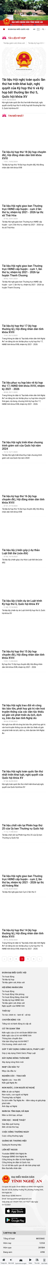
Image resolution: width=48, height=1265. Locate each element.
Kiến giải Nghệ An (9, 1083)
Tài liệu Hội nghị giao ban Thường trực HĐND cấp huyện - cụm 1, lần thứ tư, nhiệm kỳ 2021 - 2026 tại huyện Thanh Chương (22, 270)
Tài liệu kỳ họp (8, 979)
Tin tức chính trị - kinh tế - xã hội (16, 1015)
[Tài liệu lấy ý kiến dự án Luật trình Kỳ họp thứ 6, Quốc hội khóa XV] (24, 583)
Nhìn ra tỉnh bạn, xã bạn (12, 1115)
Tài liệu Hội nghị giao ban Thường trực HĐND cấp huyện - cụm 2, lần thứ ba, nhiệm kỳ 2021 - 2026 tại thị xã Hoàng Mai (23, 880)
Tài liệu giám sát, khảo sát (14, 43)
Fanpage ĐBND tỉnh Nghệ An (14, 1156)
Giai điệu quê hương (10, 1124)
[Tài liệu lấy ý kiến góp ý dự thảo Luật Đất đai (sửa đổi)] (24, 532)
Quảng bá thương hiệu (11, 1145)
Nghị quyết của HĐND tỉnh (13, 1006)
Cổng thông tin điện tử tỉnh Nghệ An (17, 1159)
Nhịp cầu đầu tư (9, 1071)
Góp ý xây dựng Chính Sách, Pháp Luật (19, 1053)
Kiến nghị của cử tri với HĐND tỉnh (16, 1035)
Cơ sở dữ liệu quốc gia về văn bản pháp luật (21, 1165)
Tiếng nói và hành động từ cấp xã (16, 1024)
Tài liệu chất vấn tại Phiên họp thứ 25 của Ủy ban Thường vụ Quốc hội (23, 827)
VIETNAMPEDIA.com (39, 1229)
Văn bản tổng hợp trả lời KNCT (15, 1041)
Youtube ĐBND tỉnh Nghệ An (14, 1153)
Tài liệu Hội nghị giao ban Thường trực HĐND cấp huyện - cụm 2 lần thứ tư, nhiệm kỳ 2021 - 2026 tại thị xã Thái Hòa (22, 210)
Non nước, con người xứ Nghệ (15, 1094)
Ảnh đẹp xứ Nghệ (9, 1106)
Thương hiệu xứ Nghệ (11, 1097)
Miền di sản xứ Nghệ (11, 1091)
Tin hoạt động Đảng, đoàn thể (15, 997)
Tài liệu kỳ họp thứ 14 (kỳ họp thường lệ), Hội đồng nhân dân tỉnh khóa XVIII (22, 933)
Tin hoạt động (8, 976)
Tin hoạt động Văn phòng (13, 994)
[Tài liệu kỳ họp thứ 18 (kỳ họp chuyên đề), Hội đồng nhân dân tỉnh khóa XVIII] (24, 134)
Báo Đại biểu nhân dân (11, 1168)
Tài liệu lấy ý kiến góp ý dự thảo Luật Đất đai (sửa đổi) (21, 551)
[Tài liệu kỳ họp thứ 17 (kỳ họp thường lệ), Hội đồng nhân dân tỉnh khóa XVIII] (24, 308)
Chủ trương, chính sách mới (14, 1044)
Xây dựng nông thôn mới (12, 1062)
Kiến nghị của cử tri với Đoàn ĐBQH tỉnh (19, 1032)
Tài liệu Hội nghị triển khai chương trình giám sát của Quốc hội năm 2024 (22, 445)
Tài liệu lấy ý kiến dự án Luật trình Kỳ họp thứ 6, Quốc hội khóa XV (22, 602)
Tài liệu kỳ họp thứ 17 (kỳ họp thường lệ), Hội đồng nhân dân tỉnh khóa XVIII (22, 329)
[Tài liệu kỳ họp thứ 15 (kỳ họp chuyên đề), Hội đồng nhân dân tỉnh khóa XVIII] (24, 634)
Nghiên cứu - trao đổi (11, 1080)
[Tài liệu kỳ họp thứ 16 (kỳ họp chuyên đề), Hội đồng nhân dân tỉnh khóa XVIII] (24, 479)
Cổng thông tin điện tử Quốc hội (16, 1162)
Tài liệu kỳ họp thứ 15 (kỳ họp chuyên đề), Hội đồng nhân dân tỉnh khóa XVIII (23, 654)
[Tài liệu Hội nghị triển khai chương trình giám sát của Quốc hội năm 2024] (24, 425)
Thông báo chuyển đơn (12, 1038)
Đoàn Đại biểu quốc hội (18, 29)
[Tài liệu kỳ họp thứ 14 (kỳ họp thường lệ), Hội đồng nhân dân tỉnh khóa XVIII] (24, 913)
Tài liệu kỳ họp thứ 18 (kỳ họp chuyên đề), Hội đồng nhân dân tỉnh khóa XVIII (24, 155)
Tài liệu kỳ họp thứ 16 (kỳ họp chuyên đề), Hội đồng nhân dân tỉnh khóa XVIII (23, 499)
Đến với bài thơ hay (10, 1127)
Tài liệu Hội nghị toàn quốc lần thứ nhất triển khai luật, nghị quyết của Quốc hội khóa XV (22, 774)
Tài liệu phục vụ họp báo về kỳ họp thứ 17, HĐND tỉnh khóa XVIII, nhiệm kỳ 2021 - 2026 (23, 386)
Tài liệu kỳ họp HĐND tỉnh (13, 1000)
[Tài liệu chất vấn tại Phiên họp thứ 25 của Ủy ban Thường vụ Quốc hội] (24, 808)
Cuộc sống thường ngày (12, 1136)
